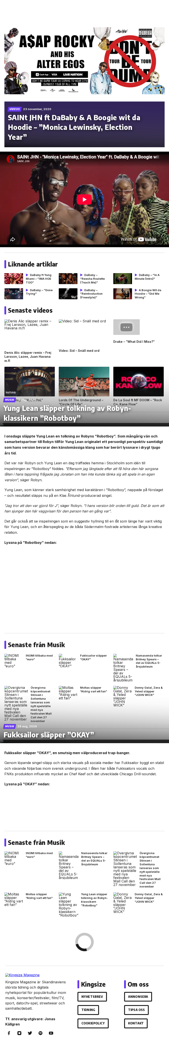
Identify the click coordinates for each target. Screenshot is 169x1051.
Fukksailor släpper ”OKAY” (49, 734)
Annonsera (138, 996)
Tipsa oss (136, 1010)
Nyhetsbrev (92, 996)
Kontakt (136, 1023)
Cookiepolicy (93, 1023)
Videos (14, 109)
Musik (10, 399)
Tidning (88, 1010)
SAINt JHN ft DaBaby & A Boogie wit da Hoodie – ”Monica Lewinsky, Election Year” (74, 127)
